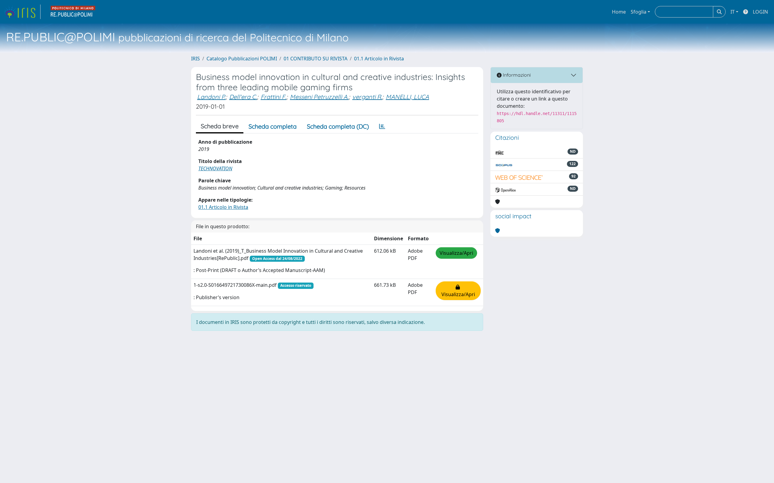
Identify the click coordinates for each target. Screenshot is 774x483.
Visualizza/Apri (456, 253)
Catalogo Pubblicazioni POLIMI (242, 58)
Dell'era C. (243, 97)
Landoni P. (211, 97)
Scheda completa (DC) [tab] (338, 126)
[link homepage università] (73, 12)
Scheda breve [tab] (220, 126)
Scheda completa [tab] (273, 126)
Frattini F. (273, 97)
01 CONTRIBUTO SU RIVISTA (315, 58)
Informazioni (516, 75)
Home (619, 11)
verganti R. (367, 97)
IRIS (195, 58)
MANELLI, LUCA (407, 97)
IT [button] (732, 11)
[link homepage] (22, 12)
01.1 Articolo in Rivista (379, 58)
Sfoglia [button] (638, 11)
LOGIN (760, 11)
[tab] (382, 126)
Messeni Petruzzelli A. (319, 97)
